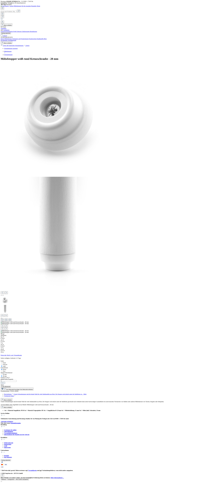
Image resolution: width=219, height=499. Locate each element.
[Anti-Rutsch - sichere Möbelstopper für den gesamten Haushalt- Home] (20, 6)
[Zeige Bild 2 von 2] (3, 295)
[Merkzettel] (2, 19)
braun (4, 363)
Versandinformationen (10, 433)
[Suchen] (18, 11)
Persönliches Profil (11, 31)
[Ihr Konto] (2, 22)
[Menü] (2, 8)
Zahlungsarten (26, 31)
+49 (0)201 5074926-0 (7, 421)
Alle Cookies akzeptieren (22, 479)
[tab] (45, 394)
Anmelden (3, 28)
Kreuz (4, 369)
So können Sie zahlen (10, 430)
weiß (4, 366)
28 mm (5, 376)
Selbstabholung (8, 431)
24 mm (5, 374)
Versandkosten (32, 470)
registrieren (6, 30)
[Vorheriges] (2, 292)
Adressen (19, 31)
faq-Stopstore (8, 457)
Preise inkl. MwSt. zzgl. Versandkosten (11, 355)
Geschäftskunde (12, 40)
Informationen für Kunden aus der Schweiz (16, 434)
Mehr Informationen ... (57, 477)
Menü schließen (8, 25)
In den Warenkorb (5, 386)
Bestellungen (33, 31)
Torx (4, 371)
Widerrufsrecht (8, 443)
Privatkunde (4, 40)
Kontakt (6, 455)
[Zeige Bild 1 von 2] (1, 295)
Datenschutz (7, 444)
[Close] (1, 481)
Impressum (7, 447)
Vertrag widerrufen (5, 33)
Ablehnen (3, 479)
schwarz (5, 364)
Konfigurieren (11, 479)
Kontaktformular (16, 423)
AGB (5, 446)
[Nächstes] (6, 292)
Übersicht (3, 31)
